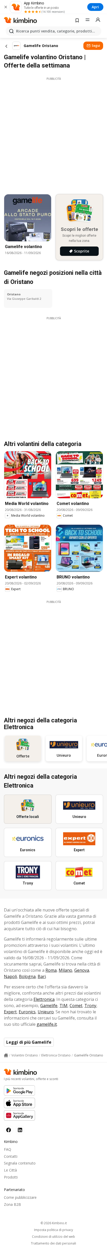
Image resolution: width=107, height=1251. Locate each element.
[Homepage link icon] (6, 1055)
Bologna (27, 976)
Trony (90, 1005)
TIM (63, 1005)
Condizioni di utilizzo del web (53, 1237)
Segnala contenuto (20, 1163)
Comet (76, 1005)
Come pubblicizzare (20, 1197)
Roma (51, 970)
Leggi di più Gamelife (28, 1042)
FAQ (7, 1149)
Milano (65, 970)
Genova (81, 970)
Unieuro (46, 1012)
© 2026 (54, 1223)
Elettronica (44, 999)
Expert (10, 1012)
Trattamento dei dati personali (53, 1243)
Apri (95, 6)
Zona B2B (12, 1204)
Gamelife (48, 1005)
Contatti (10, 1156)
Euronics (27, 1012)
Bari (42, 976)
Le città (10, 1170)
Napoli (10, 976)
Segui (96, 45)
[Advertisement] (53, 134)
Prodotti (11, 1177)
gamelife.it (47, 1024)
